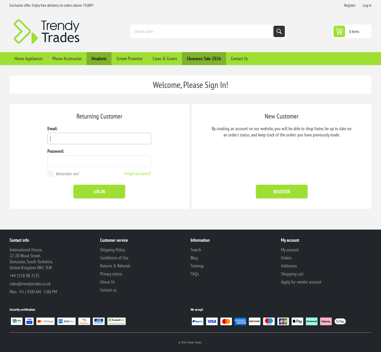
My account (290, 250)
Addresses (289, 266)
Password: (55, 151)
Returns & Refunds (115, 266)
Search (279, 31)
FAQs (194, 274)
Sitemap (197, 266)
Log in (367, 5)
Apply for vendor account (301, 282)
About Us (107, 282)
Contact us (108, 290)
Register (350, 5)
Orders (286, 258)
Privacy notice (111, 274)
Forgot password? (137, 173)
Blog (194, 258)
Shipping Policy (112, 250)
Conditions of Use (114, 258)
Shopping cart (292, 274)
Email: (52, 129)
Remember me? (67, 174)
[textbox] (202, 31)
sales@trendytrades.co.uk (30, 284)
